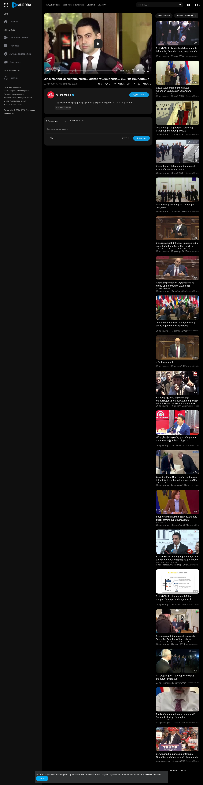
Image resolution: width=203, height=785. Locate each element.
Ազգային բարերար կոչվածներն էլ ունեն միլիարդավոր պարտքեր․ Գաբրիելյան (175, 285)
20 (133, 70)
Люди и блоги (53, 4)
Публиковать (141, 138)
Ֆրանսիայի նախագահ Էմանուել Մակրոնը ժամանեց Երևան (174, 129)
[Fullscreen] (148, 70)
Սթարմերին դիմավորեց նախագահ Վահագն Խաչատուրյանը (175, 168)
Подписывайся (139, 95)
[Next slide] (195, 15)
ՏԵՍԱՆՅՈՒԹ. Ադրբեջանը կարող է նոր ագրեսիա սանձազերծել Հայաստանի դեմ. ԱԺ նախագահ (177, 559)
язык (20, 104)
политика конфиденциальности (18, 97)
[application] (98, 43)
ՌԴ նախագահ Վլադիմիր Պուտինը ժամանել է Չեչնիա (175, 677)
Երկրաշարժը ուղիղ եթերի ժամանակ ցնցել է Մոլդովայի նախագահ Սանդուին (176, 519)
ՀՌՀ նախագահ (165, 362)
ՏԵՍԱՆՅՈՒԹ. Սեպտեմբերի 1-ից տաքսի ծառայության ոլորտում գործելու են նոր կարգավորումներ (175, 599)
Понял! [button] (42, 778)
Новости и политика (73, 4)
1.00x (128, 71)
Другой (91, 4)
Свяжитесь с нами (18, 101)
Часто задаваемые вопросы (16, 90)
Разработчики (10, 104)
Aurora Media (64, 94)
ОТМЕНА (125, 138)
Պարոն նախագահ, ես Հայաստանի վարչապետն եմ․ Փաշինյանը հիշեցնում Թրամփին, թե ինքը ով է (175, 325)
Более (101, 4)
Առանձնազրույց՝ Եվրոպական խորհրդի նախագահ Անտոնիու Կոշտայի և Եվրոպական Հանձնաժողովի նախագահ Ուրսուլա (176, 92)
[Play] (47, 70)
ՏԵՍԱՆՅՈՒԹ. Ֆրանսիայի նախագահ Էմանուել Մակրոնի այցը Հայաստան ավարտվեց (176, 51)
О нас (6, 101)
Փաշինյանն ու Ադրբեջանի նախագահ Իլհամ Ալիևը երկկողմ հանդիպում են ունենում (177, 480)
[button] (197, 5)
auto (142, 63)
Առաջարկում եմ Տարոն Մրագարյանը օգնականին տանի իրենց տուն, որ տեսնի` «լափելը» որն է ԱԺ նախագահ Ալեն (177, 248)
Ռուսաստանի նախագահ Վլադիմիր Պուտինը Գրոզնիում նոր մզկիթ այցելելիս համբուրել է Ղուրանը (176, 639)
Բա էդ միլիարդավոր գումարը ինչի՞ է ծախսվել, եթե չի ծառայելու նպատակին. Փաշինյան (176, 717)
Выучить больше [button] (153, 774)
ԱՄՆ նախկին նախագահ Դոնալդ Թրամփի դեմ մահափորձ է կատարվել (177, 755)
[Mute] (138, 70)
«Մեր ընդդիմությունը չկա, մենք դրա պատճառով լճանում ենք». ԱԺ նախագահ (176, 440)
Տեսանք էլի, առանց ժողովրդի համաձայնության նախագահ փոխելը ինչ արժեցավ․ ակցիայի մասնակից (177, 400)
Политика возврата (12, 87)
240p (142, 59)
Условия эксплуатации (14, 94)
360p (143, 71)
